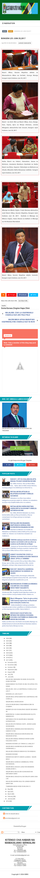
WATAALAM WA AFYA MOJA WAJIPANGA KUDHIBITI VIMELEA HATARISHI (21, 494)
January (10, 799)
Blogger (23, 826)
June (9, 677)
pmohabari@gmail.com (12, 818)
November (11, 665)
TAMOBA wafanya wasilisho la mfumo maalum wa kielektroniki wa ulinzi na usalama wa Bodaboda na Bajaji (23, 542)
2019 (7, 655)
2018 (7, 657)
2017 (7, 660)
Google (12, 295)
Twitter (34, 295)
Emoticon (8, 335)
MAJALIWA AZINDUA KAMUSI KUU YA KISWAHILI (21, 751)
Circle (33, 464)
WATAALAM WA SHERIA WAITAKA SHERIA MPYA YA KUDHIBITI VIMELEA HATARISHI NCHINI (23, 508)
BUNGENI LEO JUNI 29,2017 (14, 694)
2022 (7, 648)
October (10, 667)
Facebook (23, 295)
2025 (7, 641)
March (10, 794)
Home (4, 31)
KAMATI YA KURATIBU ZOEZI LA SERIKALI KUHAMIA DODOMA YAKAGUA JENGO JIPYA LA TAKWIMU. (24, 556)
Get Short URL (23, 301)
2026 (7, 638)
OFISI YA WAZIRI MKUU (12, 814)
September (11, 669)
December (11, 662)
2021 (7, 650)
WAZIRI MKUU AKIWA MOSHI (14, 701)
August (10, 672)
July (9, 674)
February (10, 796)
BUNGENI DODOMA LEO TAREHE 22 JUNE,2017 (20, 743)
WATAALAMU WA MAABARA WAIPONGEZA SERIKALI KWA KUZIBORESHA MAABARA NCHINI (22, 525)
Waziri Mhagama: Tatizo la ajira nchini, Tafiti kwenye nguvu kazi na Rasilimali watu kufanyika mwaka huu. (24, 600)
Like (9, 464)
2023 (7, 645)
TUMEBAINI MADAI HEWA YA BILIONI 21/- (18, 786)
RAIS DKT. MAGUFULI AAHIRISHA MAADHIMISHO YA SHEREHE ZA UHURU (21, 571)
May (9, 789)
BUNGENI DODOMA (12, 754)
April (9, 791)
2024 (7, 643)
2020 (7, 653)
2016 (7, 801)
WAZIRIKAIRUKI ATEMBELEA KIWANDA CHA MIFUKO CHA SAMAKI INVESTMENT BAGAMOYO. (23, 586)
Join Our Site (20, 448)
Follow (21, 464)
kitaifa (10, 31)
